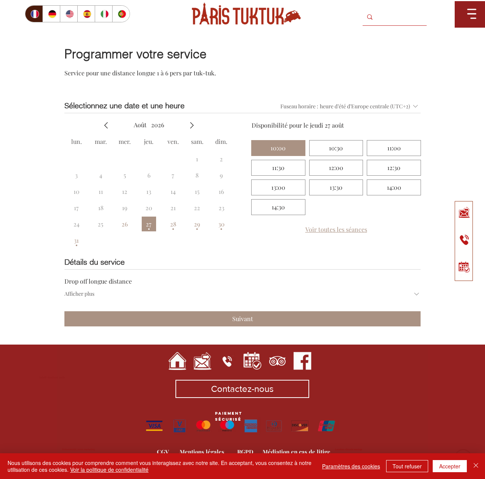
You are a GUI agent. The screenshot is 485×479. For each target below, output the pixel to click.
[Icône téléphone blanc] (227, 361)
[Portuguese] (121, 14)
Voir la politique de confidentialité (109, 469)
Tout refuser (407, 466)
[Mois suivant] (191, 125)
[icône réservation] (252, 361)
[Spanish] (86, 14)
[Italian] (103, 14)
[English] (68, 14)
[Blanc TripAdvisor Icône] (277, 361)
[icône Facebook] (302, 361)
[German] (51, 14)
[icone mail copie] (464, 213)
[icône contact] (202, 361)
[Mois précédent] (106, 125)
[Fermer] (475, 466)
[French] (33, 14)
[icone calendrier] (464, 265)
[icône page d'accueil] (177, 361)
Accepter (449, 466)
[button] (471, 14)
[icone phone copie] (464, 239)
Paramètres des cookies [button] (351, 466)
